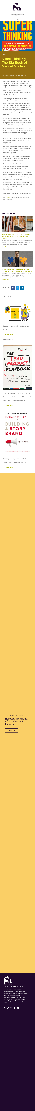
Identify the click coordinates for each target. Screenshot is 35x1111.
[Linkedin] (4, 1008)
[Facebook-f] (14, 1008)
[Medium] (18, 1008)
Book (5, 54)
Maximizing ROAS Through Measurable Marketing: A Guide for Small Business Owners (16, 236)
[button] (17, 19)
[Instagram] (11, 1008)
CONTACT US (11, 730)
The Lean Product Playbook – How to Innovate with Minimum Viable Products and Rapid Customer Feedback (17, 397)
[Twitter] (8, 1008)
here (8, 198)
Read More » (6, 247)
